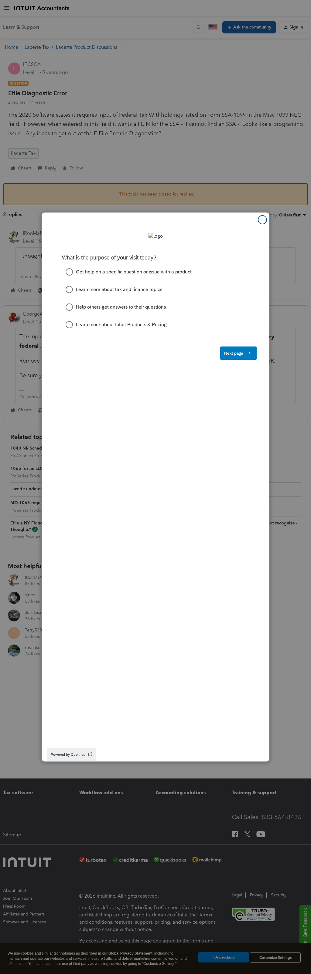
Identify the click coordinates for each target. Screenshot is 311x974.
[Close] (262, 220)
